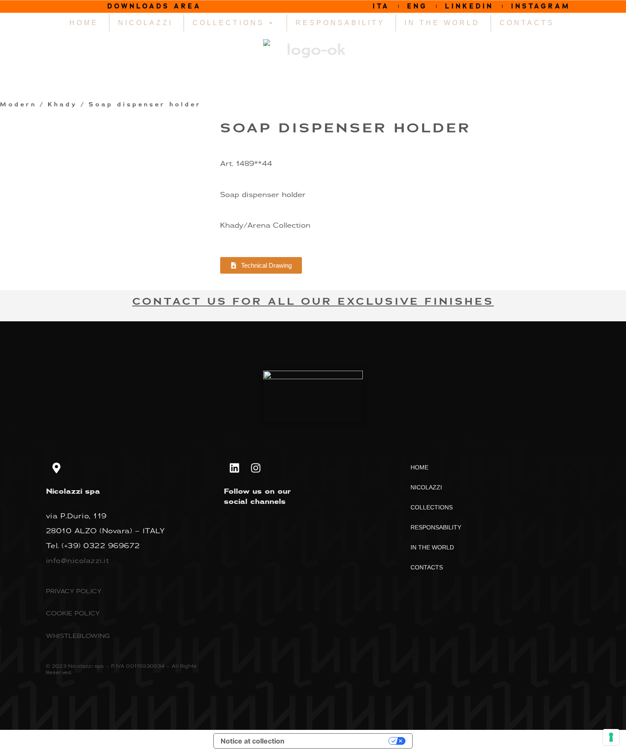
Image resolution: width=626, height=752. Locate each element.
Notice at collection (252, 741)
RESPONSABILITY (340, 22)
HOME (83, 22)
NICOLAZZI (145, 22)
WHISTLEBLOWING (78, 635)
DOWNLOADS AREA (154, 6)
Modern (18, 105)
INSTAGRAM (541, 6)
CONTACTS (527, 22)
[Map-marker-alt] (56, 468)
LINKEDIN (469, 6)
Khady (63, 105)
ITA (381, 6)
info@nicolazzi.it (77, 560)
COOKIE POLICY (73, 613)
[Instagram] (256, 468)
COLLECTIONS (228, 22)
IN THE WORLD (442, 22)
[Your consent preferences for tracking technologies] (611, 737)
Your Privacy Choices (341, 741)
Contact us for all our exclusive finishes (313, 301)
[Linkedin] (234, 468)
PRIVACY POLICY (73, 591)
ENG (417, 6)
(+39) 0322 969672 (101, 545)
